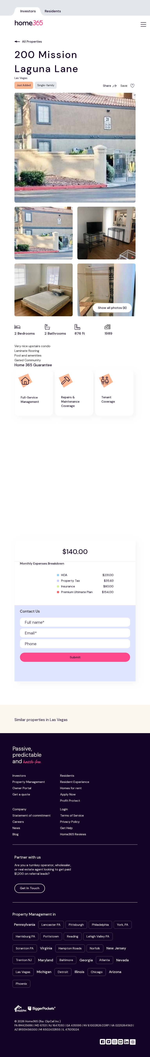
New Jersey (116, 948)
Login (64, 809)
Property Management (28, 782)
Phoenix (21, 984)
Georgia (86, 960)
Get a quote (21, 794)
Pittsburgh (76, 925)
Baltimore (66, 960)
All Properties (32, 41)
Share (107, 86)
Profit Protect (70, 801)
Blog (15, 834)
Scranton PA (25, 948)
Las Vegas (23, 972)
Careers (18, 822)
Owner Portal (21, 788)
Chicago (97, 972)
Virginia (46, 948)
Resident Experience (74, 782)
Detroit (63, 972)
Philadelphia (100, 925)
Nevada (122, 960)
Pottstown (51, 936)
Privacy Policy (70, 822)
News (16, 828)
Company (19, 809)
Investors (28, 11)
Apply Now (68, 794)
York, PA (122, 925)
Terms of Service (72, 815)
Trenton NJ (24, 960)
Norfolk (95, 948)
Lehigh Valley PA (98, 936)
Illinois (79, 971)
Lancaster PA (51, 925)
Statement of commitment (31, 815)
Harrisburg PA (25, 936)
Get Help (66, 828)
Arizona (115, 971)
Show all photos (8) (112, 308)
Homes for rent (71, 788)
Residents (53, 11)
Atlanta (104, 960)
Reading (72, 936)
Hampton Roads (70, 948)
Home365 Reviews (73, 834)
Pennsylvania (24, 924)
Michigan (44, 971)
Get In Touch (29, 888)
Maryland (45, 960)
